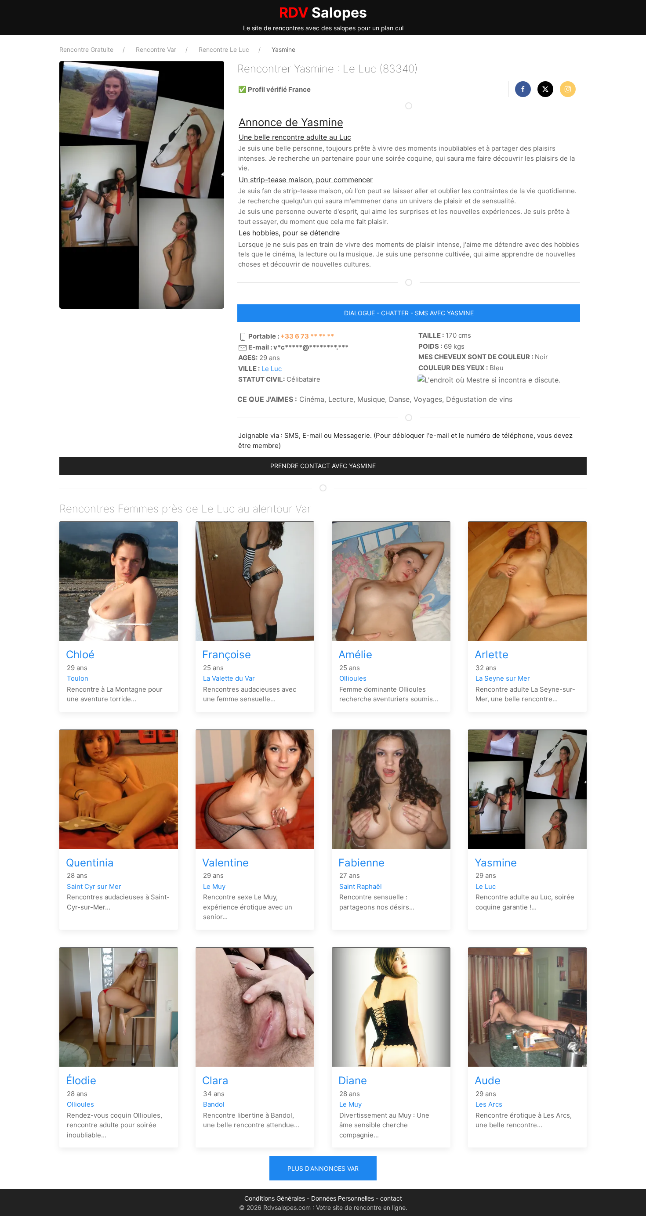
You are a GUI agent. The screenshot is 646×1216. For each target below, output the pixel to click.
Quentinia (90, 862)
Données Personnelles (342, 1198)
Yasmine (496, 862)
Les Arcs (488, 1104)
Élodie (81, 1080)
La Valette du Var (229, 678)
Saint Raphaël (360, 886)
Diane (352, 1080)
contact (391, 1198)
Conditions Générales (274, 1198)
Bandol (214, 1104)
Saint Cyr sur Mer (94, 886)
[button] (523, 89)
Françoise (226, 654)
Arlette (491, 654)
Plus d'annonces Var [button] (323, 1168)
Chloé (80, 654)
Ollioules (353, 678)
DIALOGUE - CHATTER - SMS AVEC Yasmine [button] (409, 313)
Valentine (225, 862)
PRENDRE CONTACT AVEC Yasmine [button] (323, 465)
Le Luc (271, 368)
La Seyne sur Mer (502, 678)
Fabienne (361, 862)
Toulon (77, 678)
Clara (215, 1080)
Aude (488, 1080)
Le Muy (214, 886)
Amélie (355, 654)
